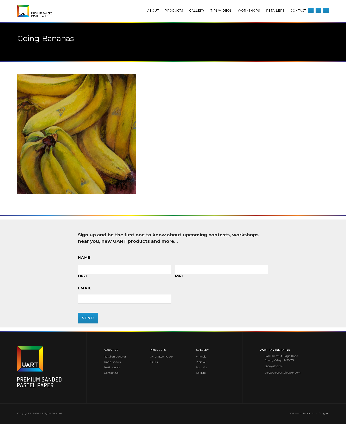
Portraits (201, 367)
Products (174, 10)
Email (85, 288)
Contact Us (111, 372)
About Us (111, 349)
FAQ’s (154, 362)
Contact (298, 10)
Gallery (196, 10)
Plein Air (201, 362)
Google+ (323, 413)
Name (84, 257)
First (83, 275)
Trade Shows (112, 362)
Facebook (308, 413)
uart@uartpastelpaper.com (283, 372)
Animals (201, 356)
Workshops (249, 10)
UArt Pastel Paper (161, 356)
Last (179, 275)
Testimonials (112, 367)
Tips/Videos (221, 10)
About (153, 10)
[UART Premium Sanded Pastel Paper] (34, 11)
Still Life (201, 372)
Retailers (275, 10)
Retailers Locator (115, 356)
